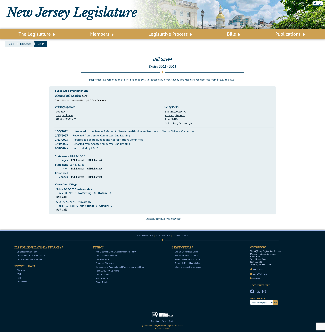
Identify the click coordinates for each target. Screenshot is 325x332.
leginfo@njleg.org (260, 274)
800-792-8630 (258, 269)
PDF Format (77, 160)
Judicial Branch (163, 235)
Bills (232, 34)
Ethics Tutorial (102, 282)
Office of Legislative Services (188, 267)
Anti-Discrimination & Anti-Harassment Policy (116, 252)
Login (318, 3)
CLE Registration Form (27, 252)
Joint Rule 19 (102, 278)
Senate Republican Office (186, 256)
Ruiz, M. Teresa (64, 115)
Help (19, 278)
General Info (24, 266)
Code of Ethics (102, 259)
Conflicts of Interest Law (106, 256)
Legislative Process (169, 34)
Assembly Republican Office (187, 263)
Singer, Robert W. (66, 118)
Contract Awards (103, 275)
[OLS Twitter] (258, 292)
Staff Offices (182, 247)
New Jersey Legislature (72, 12)
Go (275, 302)
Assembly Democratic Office (187, 259)
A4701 (85, 96)
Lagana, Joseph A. (175, 111)
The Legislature (35, 34)
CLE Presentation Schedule (29, 259)
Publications (288, 34)
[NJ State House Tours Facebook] (252, 292)
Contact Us (22, 282)
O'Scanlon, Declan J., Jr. (179, 123)
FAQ (19, 274)
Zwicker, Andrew (175, 115)
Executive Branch (145, 235)
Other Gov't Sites (180, 235)
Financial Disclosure (105, 263)
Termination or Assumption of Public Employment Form (120, 267)
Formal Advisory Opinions (107, 271)
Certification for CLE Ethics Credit (32, 256)
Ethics (98, 247)
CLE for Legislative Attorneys (38, 247)
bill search (25, 43)
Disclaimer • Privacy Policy (162, 321)
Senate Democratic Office (186, 252)
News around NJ (258, 298)
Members (100, 34)
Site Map (21, 270)
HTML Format (94, 160)
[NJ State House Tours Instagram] (264, 292)
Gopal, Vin (62, 111)
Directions (256, 278)
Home (11, 43)
